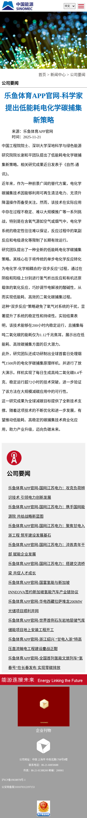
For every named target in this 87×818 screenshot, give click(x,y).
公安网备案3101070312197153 (18, 787)
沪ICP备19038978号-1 (14, 779)
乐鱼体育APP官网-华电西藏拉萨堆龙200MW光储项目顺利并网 (45, 606)
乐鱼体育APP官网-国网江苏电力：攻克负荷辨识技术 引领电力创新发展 (46, 493)
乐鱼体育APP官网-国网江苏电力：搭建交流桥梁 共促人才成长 (46, 568)
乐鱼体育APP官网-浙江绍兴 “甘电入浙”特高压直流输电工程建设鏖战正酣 (45, 644)
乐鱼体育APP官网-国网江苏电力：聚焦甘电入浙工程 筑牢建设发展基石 (46, 530)
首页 (42, 75)
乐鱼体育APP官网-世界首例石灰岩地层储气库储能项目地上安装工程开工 (46, 625)
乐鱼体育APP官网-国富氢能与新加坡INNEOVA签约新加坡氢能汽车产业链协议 (43, 587)
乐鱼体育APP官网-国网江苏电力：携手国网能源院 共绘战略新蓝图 (46, 512)
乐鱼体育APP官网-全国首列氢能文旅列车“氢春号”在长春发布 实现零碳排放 (45, 663)
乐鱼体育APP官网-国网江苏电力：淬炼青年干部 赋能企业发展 (46, 549)
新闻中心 (58, 75)
